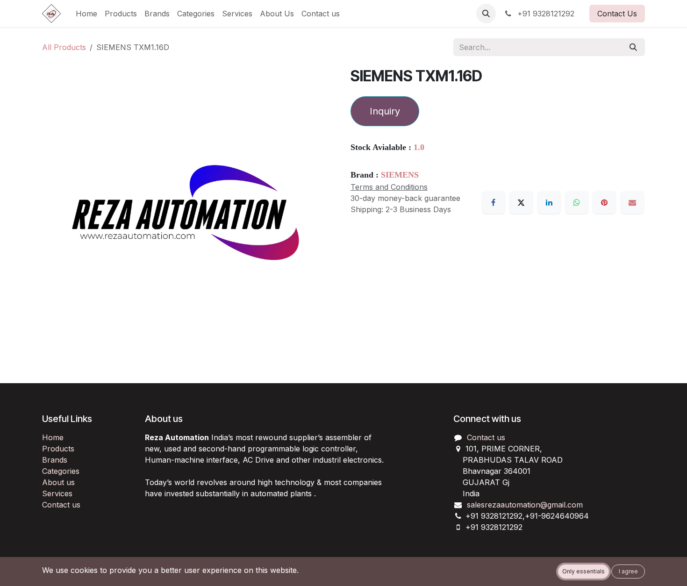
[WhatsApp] (576, 202)
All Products (64, 47)
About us (58, 482)
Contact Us (617, 13)
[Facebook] (493, 202)
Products (58, 448)
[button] (486, 13)
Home (53, 437)
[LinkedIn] (549, 202)
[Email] (632, 202)
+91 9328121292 (544, 13)
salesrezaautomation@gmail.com (525, 504)
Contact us (61, 504)
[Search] (633, 47)
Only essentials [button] (583, 571)
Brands (54, 460)
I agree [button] (628, 571)
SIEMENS (400, 174)
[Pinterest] (604, 202)
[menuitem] (86, 13)
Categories (60, 471)
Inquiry (385, 111)
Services (57, 493)
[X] (521, 202)
